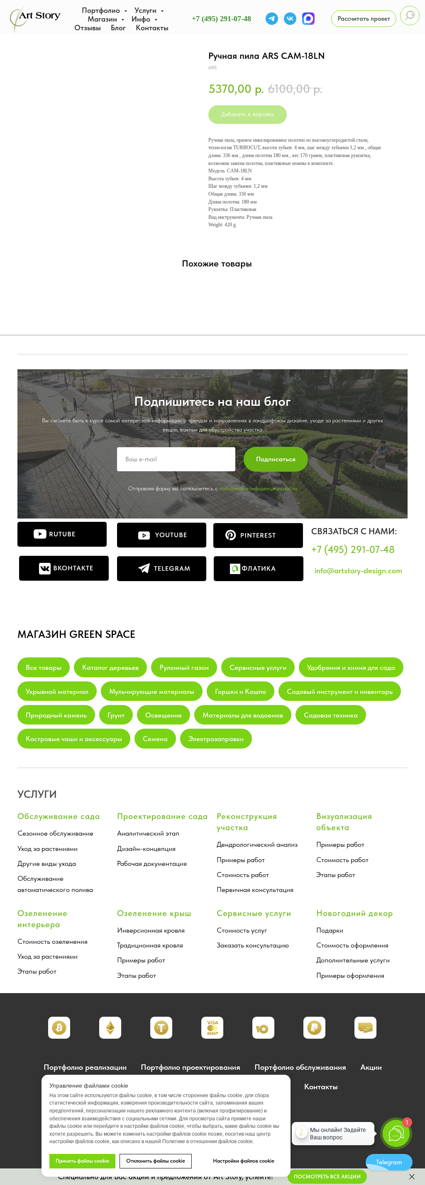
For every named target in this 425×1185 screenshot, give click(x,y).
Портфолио (102, 10)
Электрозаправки (216, 738)
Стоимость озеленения (52, 941)
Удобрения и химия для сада (351, 667)
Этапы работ (335, 874)
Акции (371, 1067)
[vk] (290, 18)
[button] (363, 18)
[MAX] (308, 18)
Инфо (142, 19)
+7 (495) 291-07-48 (221, 19)
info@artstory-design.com (358, 570)
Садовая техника (331, 715)
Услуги (146, 10)
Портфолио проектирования (190, 1067)
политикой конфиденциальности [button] (258, 488)
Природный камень (56, 715)
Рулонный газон (184, 667)
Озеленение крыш (154, 913)
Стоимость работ (243, 874)
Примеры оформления (350, 975)
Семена (155, 738)
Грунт (116, 715)
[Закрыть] (412, 1177)
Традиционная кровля (150, 945)
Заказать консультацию (253, 945)
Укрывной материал (57, 691)
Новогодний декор (354, 913)
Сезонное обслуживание (55, 833)
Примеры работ (241, 859)
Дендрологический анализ (257, 844)
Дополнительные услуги (353, 960)
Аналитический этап (148, 833)
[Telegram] (272, 18)
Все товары (43, 667)
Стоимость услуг (242, 930)
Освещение (163, 715)
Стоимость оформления (352, 945)
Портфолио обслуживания (300, 1067)
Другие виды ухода (46, 863)
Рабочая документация (152, 863)
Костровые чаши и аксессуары (74, 738)
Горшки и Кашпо (240, 691)
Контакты (152, 27)
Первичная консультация (255, 889)
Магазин (103, 19)
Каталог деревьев (110, 667)
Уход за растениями (47, 848)
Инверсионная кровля (151, 930)
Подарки (329, 930)
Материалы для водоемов (243, 715)
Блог (118, 27)
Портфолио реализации (85, 1067)
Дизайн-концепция (146, 848)
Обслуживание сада (58, 816)
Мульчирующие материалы (151, 691)
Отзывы (87, 27)
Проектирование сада (162, 816)
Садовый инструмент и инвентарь (340, 691)
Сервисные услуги (258, 667)
